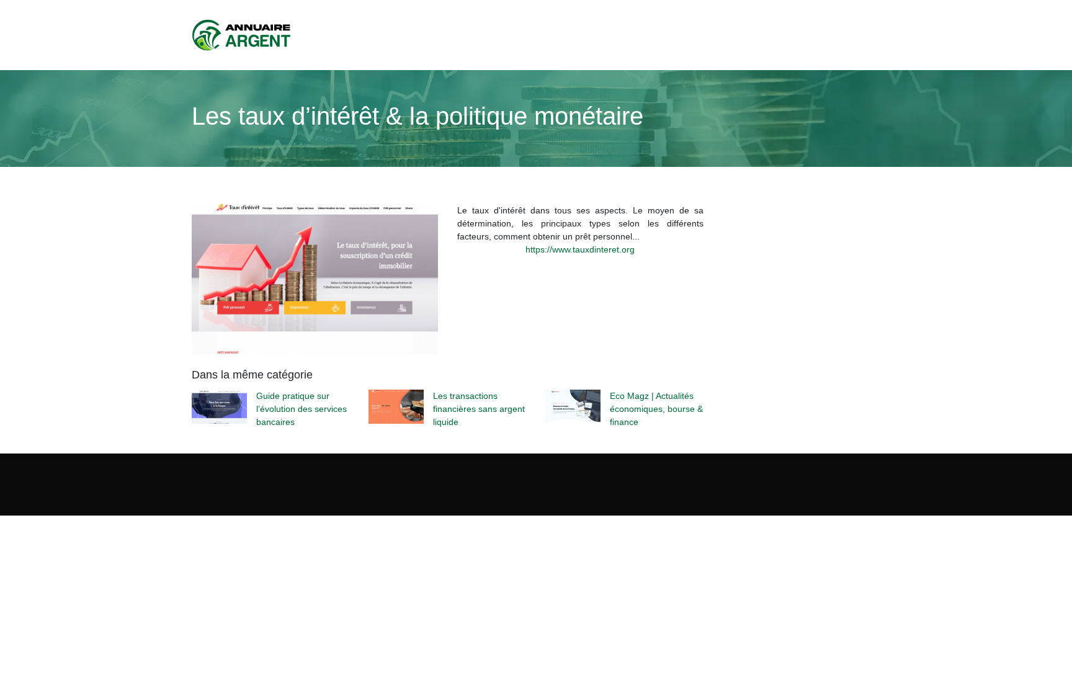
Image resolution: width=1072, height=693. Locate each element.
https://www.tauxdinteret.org (580, 249)
